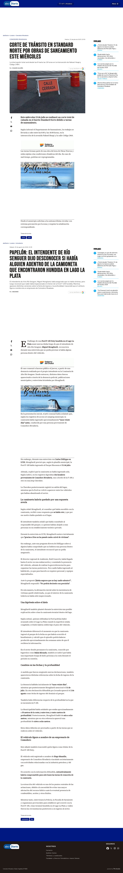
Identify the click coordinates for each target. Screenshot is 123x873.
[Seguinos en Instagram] (114, 848)
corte (23, 237)
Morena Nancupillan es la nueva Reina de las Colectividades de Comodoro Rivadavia (107, 84)
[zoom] (47, 92)
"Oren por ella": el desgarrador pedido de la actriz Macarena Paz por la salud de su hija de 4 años (107, 75)
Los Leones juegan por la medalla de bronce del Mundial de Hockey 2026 (107, 65)
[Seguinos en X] (111, 848)
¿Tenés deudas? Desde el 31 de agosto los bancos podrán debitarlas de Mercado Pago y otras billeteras (107, 47)
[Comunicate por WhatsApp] (118, 848)
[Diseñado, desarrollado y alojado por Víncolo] (117, 869)
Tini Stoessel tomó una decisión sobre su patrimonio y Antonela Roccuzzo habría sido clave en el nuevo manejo (107, 293)
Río (32, 819)
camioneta (25, 819)
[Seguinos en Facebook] (107, 848)
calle (29, 237)
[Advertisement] (61, 21)
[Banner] (47, 149)
